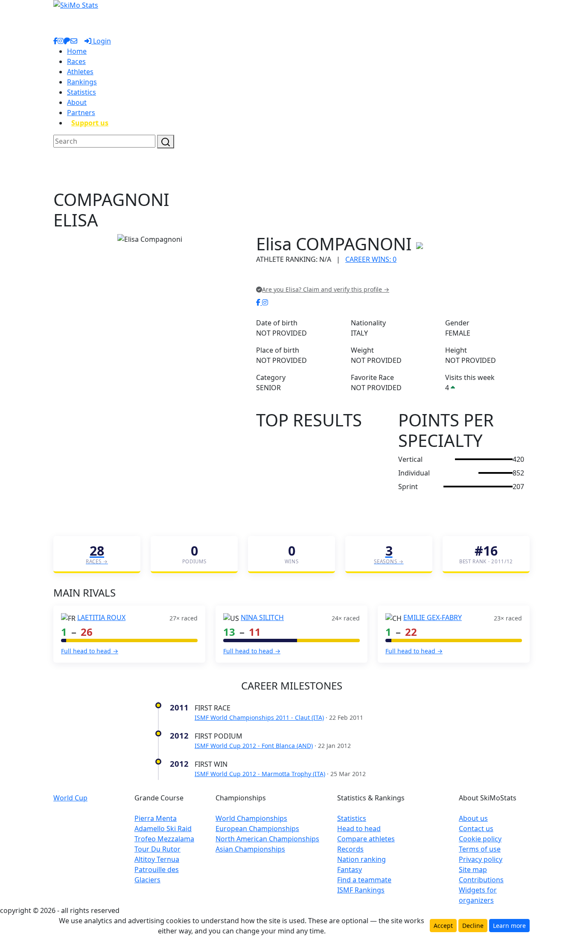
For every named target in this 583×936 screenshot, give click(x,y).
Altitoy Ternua (156, 859)
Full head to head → (89, 651)
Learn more (509, 926)
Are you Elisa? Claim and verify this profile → (325, 289)
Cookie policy (480, 838)
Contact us (476, 828)
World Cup (70, 798)
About (77, 102)
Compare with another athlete (304, 277)
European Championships (257, 828)
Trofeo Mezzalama (164, 838)
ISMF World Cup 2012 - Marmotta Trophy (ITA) (260, 774)
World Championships (251, 818)
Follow (364, 277)
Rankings (82, 82)
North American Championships (267, 838)
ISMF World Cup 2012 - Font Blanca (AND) (254, 746)
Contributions (481, 879)
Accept (443, 926)
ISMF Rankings (361, 890)
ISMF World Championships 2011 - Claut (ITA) (259, 717)
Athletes (80, 71)
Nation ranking (361, 859)
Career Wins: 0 (370, 259)
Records (350, 849)
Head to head (359, 828)
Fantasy (349, 869)
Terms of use (480, 849)
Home (77, 51)
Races (76, 61)
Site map (473, 869)
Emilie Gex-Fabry (432, 617)
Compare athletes (366, 838)
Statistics (81, 92)
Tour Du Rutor (157, 849)
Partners (81, 112)
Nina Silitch (262, 617)
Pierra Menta (155, 818)
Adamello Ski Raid (163, 828)
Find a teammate (364, 879)
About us (473, 818)
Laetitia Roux (101, 617)
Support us (89, 123)
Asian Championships (250, 849)
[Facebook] (259, 302)
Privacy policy (480, 859)
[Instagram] (265, 302)
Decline (473, 926)
